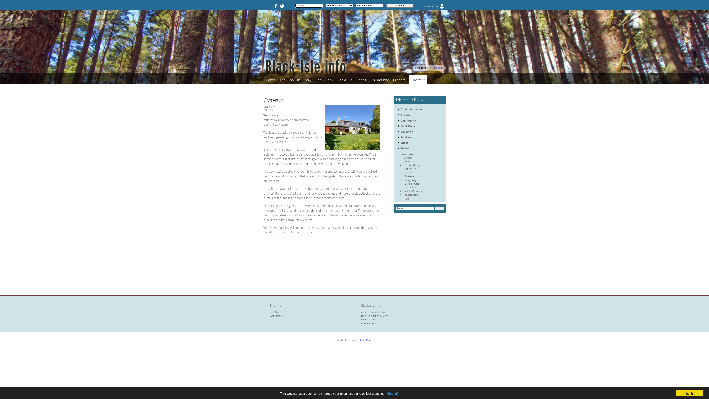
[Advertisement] (321, 262)
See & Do (345, 80)
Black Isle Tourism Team (374, 316)
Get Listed (276, 316)
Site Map (275, 312)
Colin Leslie (438, 67)
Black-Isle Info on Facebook (275, 6)
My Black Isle (430, 6)
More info (392, 393)
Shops (361, 80)
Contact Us (367, 323)
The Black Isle (290, 80)
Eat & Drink (324, 80)
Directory (418, 80)
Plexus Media (368, 319)
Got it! (689, 393)
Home (270, 80)
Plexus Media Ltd (367, 340)
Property (399, 80)
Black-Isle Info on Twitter (282, 6)
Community (380, 80)
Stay (308, 80)
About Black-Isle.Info (373, 312)
